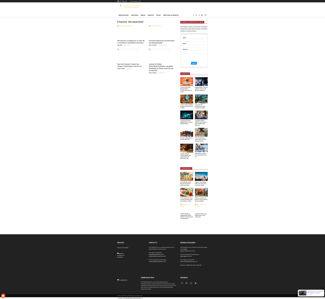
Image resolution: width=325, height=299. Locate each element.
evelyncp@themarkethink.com (157, 256)
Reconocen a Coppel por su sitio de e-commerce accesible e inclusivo (131, 42)
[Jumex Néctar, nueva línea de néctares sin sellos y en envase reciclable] (186, 176)
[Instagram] (196, 15)
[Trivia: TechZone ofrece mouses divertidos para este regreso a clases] (186, 192)
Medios (143, 15)
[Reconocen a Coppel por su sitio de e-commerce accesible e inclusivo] (131, 32)
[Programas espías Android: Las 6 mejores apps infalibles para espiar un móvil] (201, 114)
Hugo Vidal (119, 45)
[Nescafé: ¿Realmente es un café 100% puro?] (186, 132)
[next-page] (184, 162)
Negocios (151, 15)
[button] (206, 15)
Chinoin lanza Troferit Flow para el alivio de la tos (200, 155)
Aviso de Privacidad (122, 247)
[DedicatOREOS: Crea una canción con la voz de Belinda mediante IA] (201, 81)
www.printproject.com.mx (187, 251)
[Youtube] (202, 15)
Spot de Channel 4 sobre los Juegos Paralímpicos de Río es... (130, 65)
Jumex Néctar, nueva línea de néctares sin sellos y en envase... (185, 183)
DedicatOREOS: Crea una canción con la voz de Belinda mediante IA (201, 89)
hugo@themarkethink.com (156, 254)
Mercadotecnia (123, 15)
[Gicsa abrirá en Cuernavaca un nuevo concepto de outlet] (201, 99)
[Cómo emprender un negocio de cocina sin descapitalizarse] (201, 132)
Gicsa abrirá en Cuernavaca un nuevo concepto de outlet (200, 106)
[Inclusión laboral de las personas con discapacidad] (162, 32)
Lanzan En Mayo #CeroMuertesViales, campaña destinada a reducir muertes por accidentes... (161, 67)
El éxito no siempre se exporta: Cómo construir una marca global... (201, 199)
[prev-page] (181, 162)
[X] (199, 15)
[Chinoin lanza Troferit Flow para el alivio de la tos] (201, 148)
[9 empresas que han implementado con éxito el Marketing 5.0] (186, 114)
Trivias (158, 15)
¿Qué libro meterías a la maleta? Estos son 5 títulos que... (201, 215)
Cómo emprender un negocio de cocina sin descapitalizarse (200, 139)
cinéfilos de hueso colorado (193, 265)
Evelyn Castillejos (153, 45)
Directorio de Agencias (171, 15)
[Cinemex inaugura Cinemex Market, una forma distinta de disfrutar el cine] (186, 148)
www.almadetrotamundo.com (188, 261)
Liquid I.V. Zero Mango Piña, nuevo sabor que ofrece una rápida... (200, 183)
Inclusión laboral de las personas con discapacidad (161, 42)
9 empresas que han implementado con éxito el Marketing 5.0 (186, 122)
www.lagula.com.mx (186, 256)
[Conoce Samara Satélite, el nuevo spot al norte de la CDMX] (186, 99)
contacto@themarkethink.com (157, 261)
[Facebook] (193, 15)
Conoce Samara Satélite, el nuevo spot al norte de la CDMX (186, 106)
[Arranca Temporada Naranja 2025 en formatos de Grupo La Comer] (186, 81)
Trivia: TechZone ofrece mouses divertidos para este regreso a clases (186, 199)
